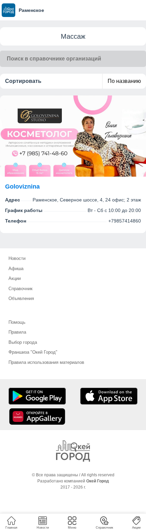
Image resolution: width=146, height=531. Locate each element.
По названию (124, 81)
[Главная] (73, 451)
